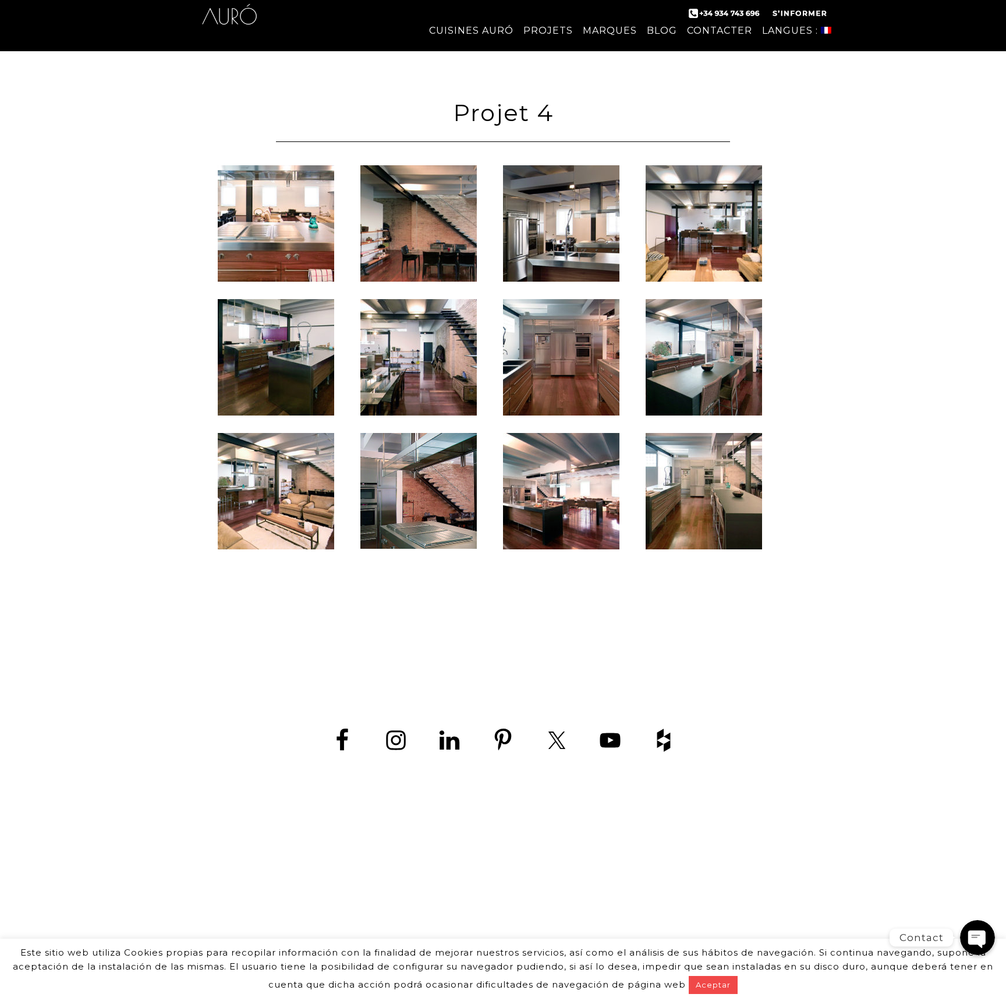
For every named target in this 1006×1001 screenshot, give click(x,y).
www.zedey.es (503, 894)
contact (384, 925)
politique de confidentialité (480, 925)
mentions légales (599, 925)
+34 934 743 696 (513, 868)
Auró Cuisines (229, 23)
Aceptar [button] (713, 984)
